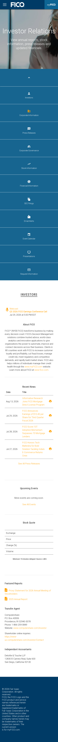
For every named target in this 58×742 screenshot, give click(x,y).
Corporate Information (29, 112)
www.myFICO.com (33, 366)
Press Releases (29, 130)
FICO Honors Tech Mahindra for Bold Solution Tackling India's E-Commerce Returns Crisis (33, 449)
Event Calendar (29, 236)
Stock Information (29, 165)
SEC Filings (29, 201)
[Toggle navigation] (4, 4)
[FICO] (17, 4)
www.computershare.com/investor (30, 628)
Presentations (29, 253)
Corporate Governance (29, 148)
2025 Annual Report (18, 599)
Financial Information (29, 183)
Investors (29, 95)
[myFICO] (51, 4)
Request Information (29, 271)
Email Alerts (29, 218)
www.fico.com (41, 370)
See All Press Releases (29, 463)
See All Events (29, 504)
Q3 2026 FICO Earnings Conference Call (28, 311)
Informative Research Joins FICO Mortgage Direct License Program (33, 401)
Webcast (14, 308)
